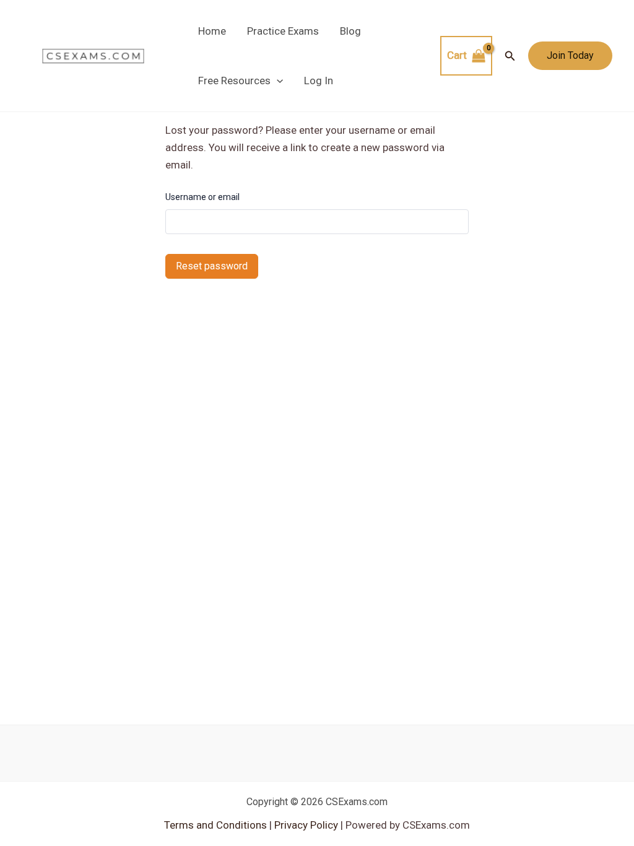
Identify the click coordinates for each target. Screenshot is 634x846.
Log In (318, 80)
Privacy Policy (305, 825)
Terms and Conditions (216, 825)
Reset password (212, 266)
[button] (277, 80)
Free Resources (234, 80)
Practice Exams (283, 31)
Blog (350, 31)
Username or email (202, 197)
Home (212, 31)
